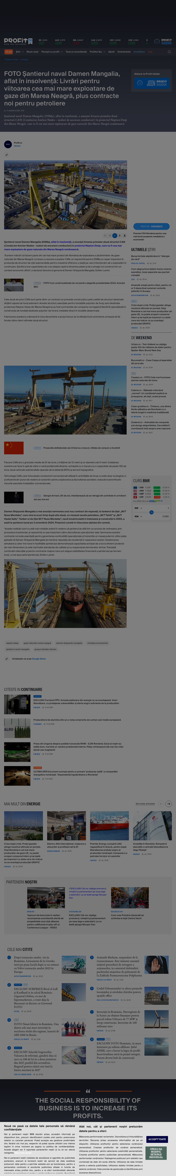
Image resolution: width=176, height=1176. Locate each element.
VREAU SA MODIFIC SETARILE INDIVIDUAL (156, 1153)
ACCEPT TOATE (157, 1139)
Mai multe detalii (23, 1153)
